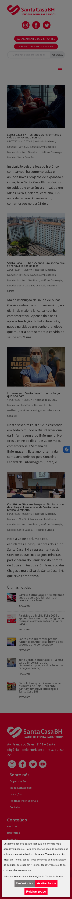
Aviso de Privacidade (15, 876)
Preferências (24, 883)
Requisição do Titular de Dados (46, 876)
